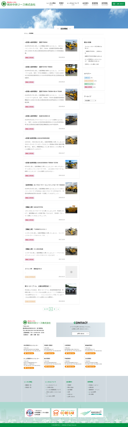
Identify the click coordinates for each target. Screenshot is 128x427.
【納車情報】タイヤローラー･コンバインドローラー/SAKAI (45, 185)
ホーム (25, 33)
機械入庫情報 (88, 87)
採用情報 (105, 3)
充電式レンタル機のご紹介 (92, 64)
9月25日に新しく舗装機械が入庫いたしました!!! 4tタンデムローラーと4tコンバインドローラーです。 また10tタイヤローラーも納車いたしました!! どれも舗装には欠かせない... (44, 169)
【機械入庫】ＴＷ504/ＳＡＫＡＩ (36, 229)
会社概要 (70, 389)
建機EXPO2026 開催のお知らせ (93, 56)
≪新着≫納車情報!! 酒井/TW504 (36, 42)
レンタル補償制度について (54, 389)
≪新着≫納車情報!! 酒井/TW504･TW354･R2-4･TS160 (43, 91)
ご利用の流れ (50, 387)
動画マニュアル (89, 84)
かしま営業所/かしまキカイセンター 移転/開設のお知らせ (93, 60)
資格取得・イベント (94, 389)
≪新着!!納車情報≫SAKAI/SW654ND (37, 138)
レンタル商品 (51, 3)
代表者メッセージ (93, 385)
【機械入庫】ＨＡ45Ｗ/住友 (34, 249)
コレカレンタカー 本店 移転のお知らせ (93, 47)
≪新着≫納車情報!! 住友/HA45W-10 (37, 116)
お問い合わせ (71, 396)
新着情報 (95, 3)
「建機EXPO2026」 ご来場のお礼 (93, 52)
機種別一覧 (28, 385)
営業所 (61, 3)
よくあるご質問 (51, 396)
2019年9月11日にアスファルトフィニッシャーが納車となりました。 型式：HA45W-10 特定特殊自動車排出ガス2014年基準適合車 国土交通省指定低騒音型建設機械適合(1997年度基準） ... (44, 122)
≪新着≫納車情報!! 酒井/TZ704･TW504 (38, 67)
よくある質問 (92, 392)
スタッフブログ (89, 80)
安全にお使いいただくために (54, 392)
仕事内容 (91, 387)
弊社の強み (71, 387)
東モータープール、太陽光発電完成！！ (38, 286)
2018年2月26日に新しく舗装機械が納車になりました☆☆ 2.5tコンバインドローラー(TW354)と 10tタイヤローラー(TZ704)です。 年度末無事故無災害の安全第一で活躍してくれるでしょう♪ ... (45, 191)
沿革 (69, 392)
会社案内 (85, 3)
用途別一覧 (28, 387)
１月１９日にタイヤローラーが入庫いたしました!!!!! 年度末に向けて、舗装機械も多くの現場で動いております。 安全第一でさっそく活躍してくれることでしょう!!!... (44, 213)
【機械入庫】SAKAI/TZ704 (34, 207)
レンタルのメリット (52, 385)
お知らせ (87, 77)
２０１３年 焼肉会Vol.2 (33, 269)
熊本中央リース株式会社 (61, 425)
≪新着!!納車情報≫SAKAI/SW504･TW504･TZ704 (41, 163)
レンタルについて (73, 3)
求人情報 (91, 394)
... (25, 272)
